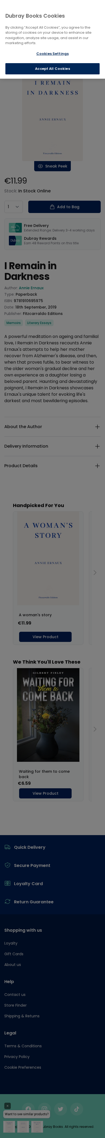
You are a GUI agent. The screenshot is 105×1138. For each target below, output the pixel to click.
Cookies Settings (52, 53)
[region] (52, 39)
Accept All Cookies (52, 68)
